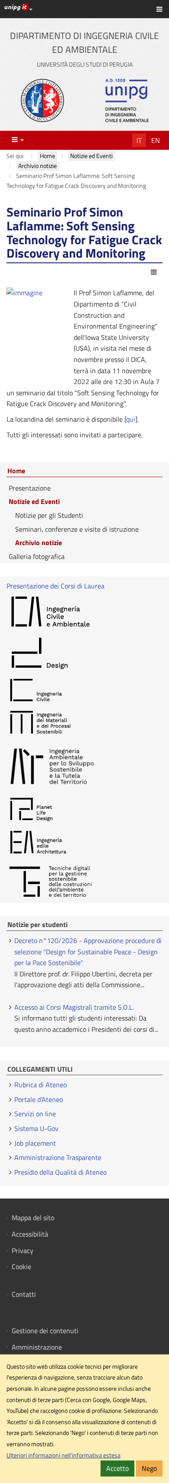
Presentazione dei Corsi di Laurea (55, 586)
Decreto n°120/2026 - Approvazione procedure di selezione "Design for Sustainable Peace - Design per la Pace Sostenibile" (88, 951)
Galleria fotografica (37, 556)
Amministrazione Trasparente (57, 1157)
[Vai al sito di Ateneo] (42, 100)
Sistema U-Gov (36, 1128)
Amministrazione (37, 1347)
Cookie (21, 1266)
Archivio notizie (38, 542)
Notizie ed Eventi (34, 501)
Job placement (35, 1143)
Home (16, 471)
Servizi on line (35, 1113)
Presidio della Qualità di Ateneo (60, 1172)
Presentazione (30, 488)
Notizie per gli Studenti (49, 515)
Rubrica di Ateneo (40, 1084)
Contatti (24, 1294)
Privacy (22, 1250)
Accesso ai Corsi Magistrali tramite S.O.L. (74, 1007)
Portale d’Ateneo (38, 1099)
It (139, 140)
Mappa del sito (33, 1217)
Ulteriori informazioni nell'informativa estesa (63, 1455)
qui (130, 419)
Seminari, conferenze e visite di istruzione (77, 529)
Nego (149, 1468)
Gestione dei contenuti (45, 1330)
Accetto (117, 1468)
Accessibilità (30, 1234)
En (155, 140)
